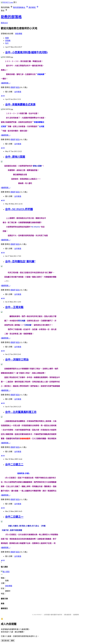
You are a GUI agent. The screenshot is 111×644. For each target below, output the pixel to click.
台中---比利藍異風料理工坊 (20, 412)
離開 (12, 640)
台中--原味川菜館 (15, 156)
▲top (3, 95)
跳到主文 (4, 23)
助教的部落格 (11, 17)
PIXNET (39, 614)
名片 (7, 43)
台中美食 (17, 92)
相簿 (7, 38)
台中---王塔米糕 (14, 307)
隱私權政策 (67, 614)
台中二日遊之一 (14, 516)
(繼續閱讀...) (5, 83)
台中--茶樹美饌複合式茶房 (20, 104)
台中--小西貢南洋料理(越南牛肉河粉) (26, 52)
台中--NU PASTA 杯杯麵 (19, 209)
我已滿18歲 (5, 640)
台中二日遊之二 (14, 464)
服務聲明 (76, 614)
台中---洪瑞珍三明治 (17, 359)
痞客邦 (13, 87)
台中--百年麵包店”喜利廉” (20, 261)
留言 (18, 87)
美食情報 (18, 34)
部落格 (7, 40)
